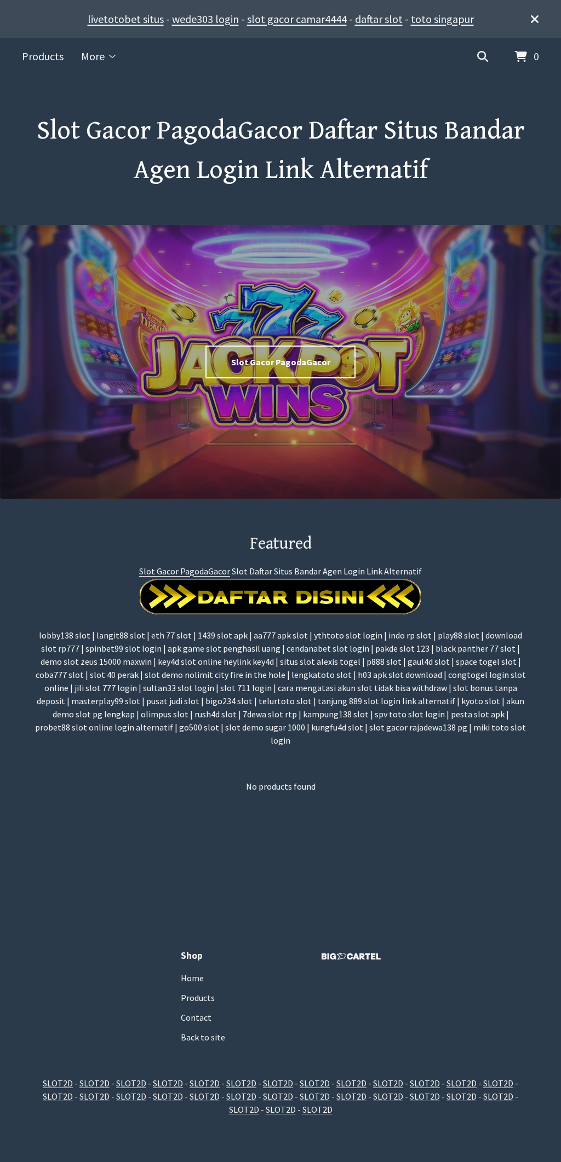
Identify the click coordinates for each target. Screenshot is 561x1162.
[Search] (483, 57)
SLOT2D (58, 1083)
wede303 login (205, 19)
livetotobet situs (126, 19)
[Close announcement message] (534, 19)
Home (192, 978)
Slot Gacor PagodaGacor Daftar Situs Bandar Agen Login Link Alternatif (280, 151)
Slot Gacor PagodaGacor (280, 361)
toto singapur (442, 19)
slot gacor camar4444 (297, 19)
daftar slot (379, 19)
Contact (196, 1017)
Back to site (203, 1037)
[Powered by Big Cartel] (351, 956)
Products (43, 56)
